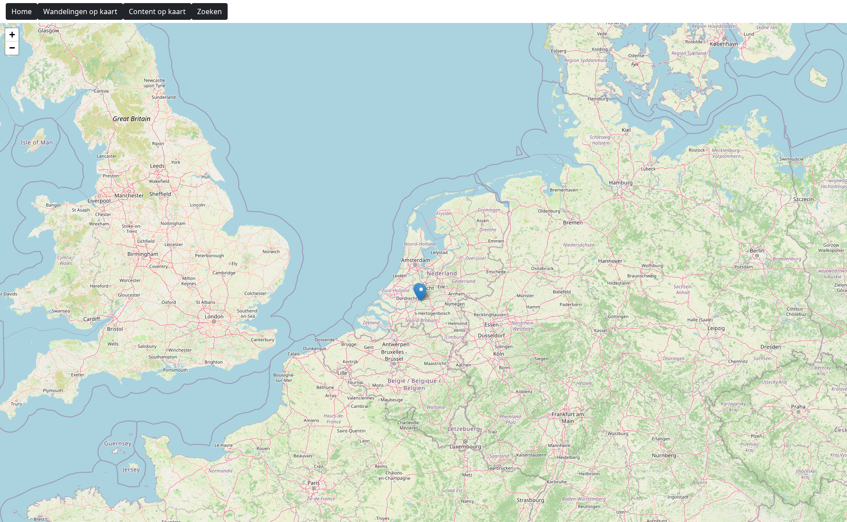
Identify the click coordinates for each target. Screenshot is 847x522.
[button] (421, 292)
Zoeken (209, 11)
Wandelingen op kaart (80, 11)
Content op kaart (157, 11)
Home (21, 11)
